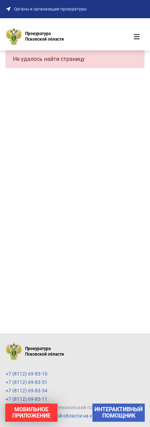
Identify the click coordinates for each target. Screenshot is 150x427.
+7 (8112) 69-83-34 (26, 390)
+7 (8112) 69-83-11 (26, 399)
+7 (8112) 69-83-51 (26, 382)
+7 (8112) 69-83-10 (26, 374)
